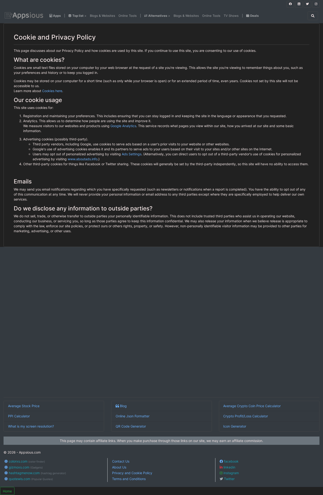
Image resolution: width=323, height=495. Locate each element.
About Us (119, 467)
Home (7, 491)
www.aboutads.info (82, 159)
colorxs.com (26, 461)
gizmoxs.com (25, 467)
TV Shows (231, 16)
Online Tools (127, 16)
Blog (123, 406)
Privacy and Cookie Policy (132, 473)
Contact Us (120, 461)
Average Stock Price (23, 406)
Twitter (229, 479)
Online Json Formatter (132, 416)
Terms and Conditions (129, 479)
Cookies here (52, 91)
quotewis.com (30, 479)
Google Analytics (123, 126)
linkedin (229, 467)
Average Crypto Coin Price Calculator (252, 406)
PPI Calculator (19, 416)
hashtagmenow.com (37, 473)
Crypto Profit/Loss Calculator (245, 416)
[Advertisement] (145, 323)
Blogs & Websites (102, 16)
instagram (231, 473)
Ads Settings (131, 154)
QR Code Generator (131, 426)
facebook (231, 461)
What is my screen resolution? (31, 426)
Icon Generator (234, 426)
